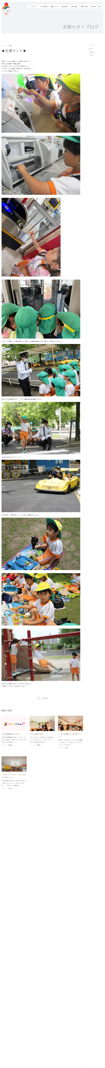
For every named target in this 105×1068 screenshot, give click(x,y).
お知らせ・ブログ (96, 6)
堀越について (54, 6)
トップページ (33, 6)
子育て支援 (74, 6)
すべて (91, 49)
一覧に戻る (45, 698)
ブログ (91, 55)
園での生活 (65, 6)
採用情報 (89, 3)
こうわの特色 (43, 6)
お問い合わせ (96, 3)
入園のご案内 (84, 6)
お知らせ (92, 52)
